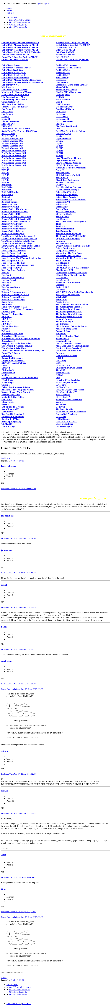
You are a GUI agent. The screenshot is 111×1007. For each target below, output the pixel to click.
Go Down (5, 458)
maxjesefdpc (6, 661)
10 (23, 461)
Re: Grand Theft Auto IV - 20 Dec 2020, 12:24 (18, 607)
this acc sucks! (7, 516)
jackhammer (7, 550)
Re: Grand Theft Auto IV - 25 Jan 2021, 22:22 (18, 813)
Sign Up (10, 13)
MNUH (4, 791)
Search (9, 10)
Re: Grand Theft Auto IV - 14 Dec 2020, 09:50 (18, 573)
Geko (3, 889)
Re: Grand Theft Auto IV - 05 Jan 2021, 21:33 (18, 684)
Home (9, 8)
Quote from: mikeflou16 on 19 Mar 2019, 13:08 (22, 689)
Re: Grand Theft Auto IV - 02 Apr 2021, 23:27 (18, 912)
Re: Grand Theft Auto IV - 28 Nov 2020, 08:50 (18, 489)
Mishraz (5, 751)
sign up (47, 3)
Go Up (4, 977)
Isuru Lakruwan (9, 466)
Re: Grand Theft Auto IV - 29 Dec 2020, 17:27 (18, 649)
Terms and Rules (13, 1003)
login (39, 3)
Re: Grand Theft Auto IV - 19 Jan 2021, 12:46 (18, 774)
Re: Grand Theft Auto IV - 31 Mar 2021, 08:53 (18, 877)
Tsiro (3, 854)
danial (4, 585)
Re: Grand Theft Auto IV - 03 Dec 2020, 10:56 (18, 538)
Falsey (4, 627)
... (10, 461)
